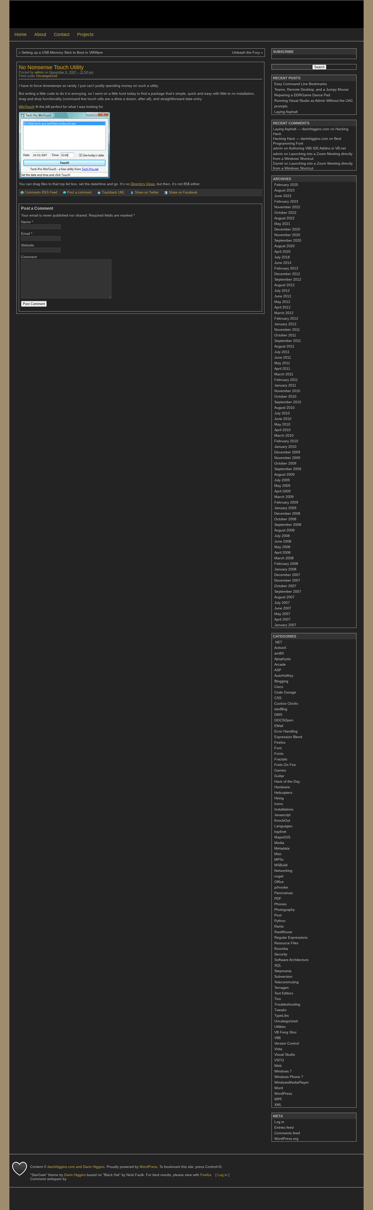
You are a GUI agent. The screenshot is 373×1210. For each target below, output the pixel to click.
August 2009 (284, 474)
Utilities (280, 1027)
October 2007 (285, 586)
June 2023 (282, 196)
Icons (278, 804)
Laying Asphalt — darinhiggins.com (301, 129)
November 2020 (287, 235)
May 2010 (282, 424)
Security (280, 954)
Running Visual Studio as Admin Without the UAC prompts (313, 103)
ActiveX (280, 648)
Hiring (279, 798)
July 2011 (282, 352)
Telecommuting (286, 982)
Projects (85, 34)
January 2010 (285, 447)
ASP (277, 670)
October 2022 (285, 212)
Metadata (282, 848)
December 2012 (287, 274)
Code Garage (285, 692)
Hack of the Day (287, 781)
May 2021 (282, 224)
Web (278, 1066)
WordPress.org (286, 1139)
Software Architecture (291, 960)
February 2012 (286, 318)
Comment (29, 257)
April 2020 (282, 251)
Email (25, 234)
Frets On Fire (285, 765)
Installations (283, 809)
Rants (279, 926)
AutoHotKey (283, 676)
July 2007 (282, 603)
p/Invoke (281, 887)
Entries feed (284, 1127)
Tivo (277, 999)
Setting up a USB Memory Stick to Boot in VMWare (62, 52)
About (40, 34)
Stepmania (283, 971)
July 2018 (282, 257)
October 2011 (285, 335)
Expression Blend (288, 737)
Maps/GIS (282, 837)
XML (278, 1105)
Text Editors (283, 993)
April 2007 (282, 619)
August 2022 (284, 218)
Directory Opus (143, 184)
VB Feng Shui (285, 1032)
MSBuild (280, 865)
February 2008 (286, 564)
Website (27, 245)
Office (279, 882)
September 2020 (287, 240)
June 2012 (282, 296)
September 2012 (287, 279)
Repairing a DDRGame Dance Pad (302, 95)
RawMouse (283, 932)
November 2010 (287, 391)
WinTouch (27, 107)
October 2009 (285, 463)
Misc (278, 854)
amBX (279, 653)
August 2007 (284, 597)
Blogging (281, 681)
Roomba (281, 949)
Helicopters (283, 793)
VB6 (277, 1038)
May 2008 (282, 547)
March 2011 (283, 374)
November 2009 (287, 458)
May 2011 (282, 363)
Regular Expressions (291, 937)
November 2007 (287, 580)
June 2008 (282, 541)
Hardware (282, 787)
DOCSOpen (283, 720)
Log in (279, 1122)
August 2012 (284, 285)
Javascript (282, 815)
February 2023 (286, 201)
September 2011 (287, 341)
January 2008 (285, 569)
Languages (283, 826)
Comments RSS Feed (41, 192)
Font (278, 748)
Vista (278, 1049)
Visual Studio (284, 1054)
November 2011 (287, 330)
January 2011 (285, 385)
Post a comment (79, 192)
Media (279, 843)
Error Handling (286, 731)
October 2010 (285, 396)
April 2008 (282, 552)
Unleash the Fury (246, 52)
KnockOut (282, 820)
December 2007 (287, 575)
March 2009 (284, 497)
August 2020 (284, 246)
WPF (278, 1099)
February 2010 (286, 441)
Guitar (279, 776)
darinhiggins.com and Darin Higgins (76, 1167)
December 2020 (287, 229)
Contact (62, 34)
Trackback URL (113, 192)
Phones (280, 904)
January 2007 (285, 625)
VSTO (279, 1060)
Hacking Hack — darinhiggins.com (300, 139)
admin (39, 72)
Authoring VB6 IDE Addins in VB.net (317, 148)
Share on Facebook (183, 192)
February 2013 (286, 268)
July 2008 (282, 536)
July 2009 (282, 480)
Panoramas (283, 893)
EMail (278, 726)
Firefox (279, 742)
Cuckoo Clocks (286, 703)
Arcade (280, 664)
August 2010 (284, 408)
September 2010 (287, 402)
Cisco (278, 687)
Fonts (278, 754)
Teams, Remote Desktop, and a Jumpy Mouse (311, 89)
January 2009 (285, 508)
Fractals (280, 759)
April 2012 (282, 307)
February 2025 (286, 185)
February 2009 (286, 502)
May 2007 (282, 614)
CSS (277, 698)
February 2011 (286, 380)
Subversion (283, 976)
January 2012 (285, 324)
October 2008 (285, 519)
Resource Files (286, 943)
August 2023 (284, 190)
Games (280, 770)
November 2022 (287, 207)
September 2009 (287, 469)
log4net (280, 832)
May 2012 (282, 302)
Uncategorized (46, 76)
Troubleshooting (287, 1004)
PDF (277, 898)
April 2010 (282, 430)
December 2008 (287, 513)
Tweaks (280, 1010)
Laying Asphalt (286, 112)
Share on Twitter (147, 192)
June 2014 (282, 263)
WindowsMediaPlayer (291, 1082)
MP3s (278, 859)
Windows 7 (283, 1071)
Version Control (286, 1043)
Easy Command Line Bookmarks (300, 84)
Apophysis (282, 659)
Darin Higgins (75, 1175)
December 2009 (287, 452)
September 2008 (287, 525)
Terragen (281, 988)
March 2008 (284, 558)
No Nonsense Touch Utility (51, 67)
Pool (277, 915)
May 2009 (282, 486)
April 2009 (282, 491)
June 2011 (282, 357)
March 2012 (284, 313)
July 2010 (282, 413)
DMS (278, 715)
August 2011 (284, 346)
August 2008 (284, 530)
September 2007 (287, 591)
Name (26, 222)
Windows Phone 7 (288, 1077)
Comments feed (287, 1133)
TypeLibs (281, 1015)
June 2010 (282, 419)
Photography (284, 910)
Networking (283, 871)
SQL (277, 965)
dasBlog (280, 709)
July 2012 (282, 291)
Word (278, 1088)
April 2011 (282, 369)
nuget (278, 876)
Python (279, 921)
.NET (278, 642)
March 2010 (284, 435)
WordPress (283, 1093)
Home (20, 34)
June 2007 (282, 608)
